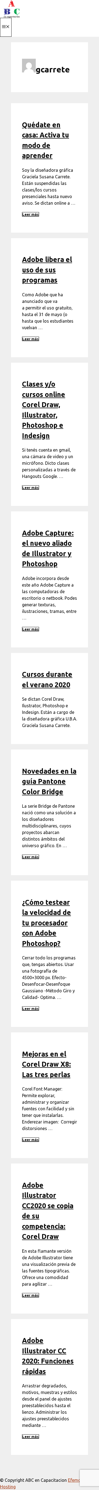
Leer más (30, 214)
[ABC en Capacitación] (12, 16)
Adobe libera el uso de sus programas (47, 270)
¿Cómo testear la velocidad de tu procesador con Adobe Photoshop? (46, 922)
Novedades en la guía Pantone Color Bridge (49, 781)
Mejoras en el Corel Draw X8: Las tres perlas (46, 1064)
